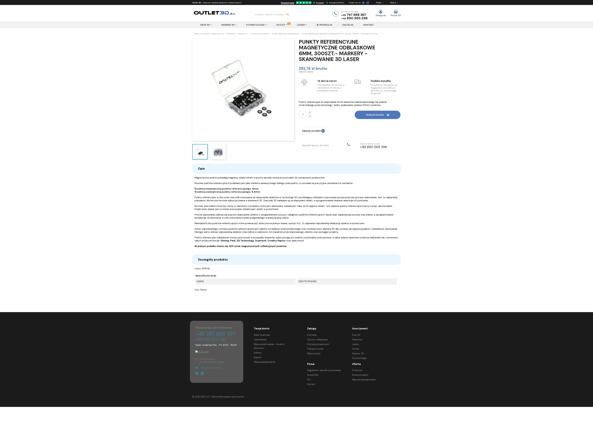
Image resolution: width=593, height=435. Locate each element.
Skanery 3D (358, 353)
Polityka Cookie (315, 348)
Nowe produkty (360, 374)
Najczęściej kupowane (364, 379)
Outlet (355, 348)
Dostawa (312, 335)
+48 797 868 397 (215, 333)
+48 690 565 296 (210, 339)
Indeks (198, 268)
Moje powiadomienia (264, 362)
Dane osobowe (262, 335)
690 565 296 (357, 18)
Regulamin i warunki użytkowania (324, 370)
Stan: (197, 289)
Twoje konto (261, 328)
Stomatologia (359, 358)
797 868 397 (356, 15)
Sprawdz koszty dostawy (315, 145)
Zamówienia (260, 339)
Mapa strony (313, 353)
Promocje (357, 370)
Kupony (258, 357)
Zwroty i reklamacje (317, 339)
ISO (309, 379)
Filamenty (357, 339)
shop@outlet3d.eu (336, 3)
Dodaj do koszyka (375, 114)
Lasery (355, 344)
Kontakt (311, 384)
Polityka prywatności (318, 344)
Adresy (257, 352)
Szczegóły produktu (213, 259)
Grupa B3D (312, 374)
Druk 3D (356, 335)
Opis (201, 169)
